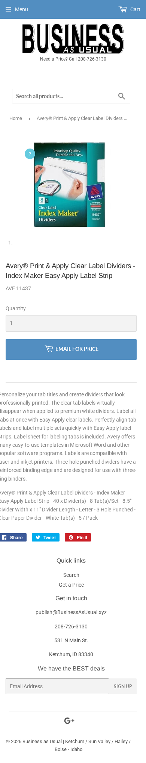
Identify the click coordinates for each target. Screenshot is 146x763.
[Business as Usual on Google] (69, 722)
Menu (21, 9)
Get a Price (71, 585)
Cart (134, 9)
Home (15, 118)
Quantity (16, 308)
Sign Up (123, 686)
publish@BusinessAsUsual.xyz (71, 612)
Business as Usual (42, 741)
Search (71, 575)
